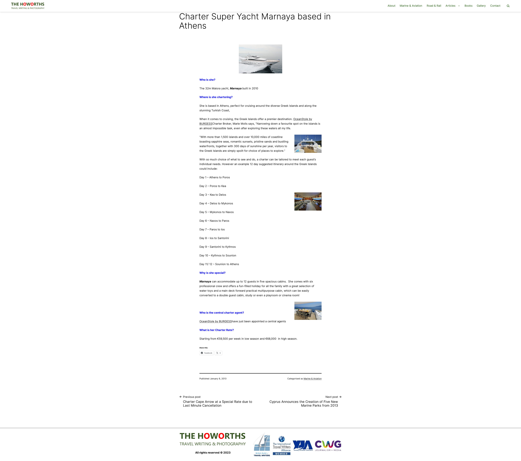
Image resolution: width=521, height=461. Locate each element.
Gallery (481, 5)
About (391, 5)
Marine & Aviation (411, 5)
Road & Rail (434, 5)
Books (468, 5)
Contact (495, 5)
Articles (450, 5)
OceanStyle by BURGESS (215, 321)
